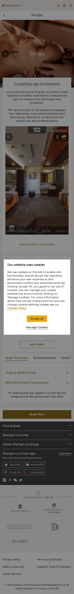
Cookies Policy (16, 308)
